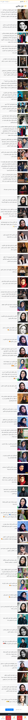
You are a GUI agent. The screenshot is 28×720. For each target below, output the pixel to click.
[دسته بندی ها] (26, 1)
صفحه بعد (10, 709)
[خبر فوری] (0, 218)
